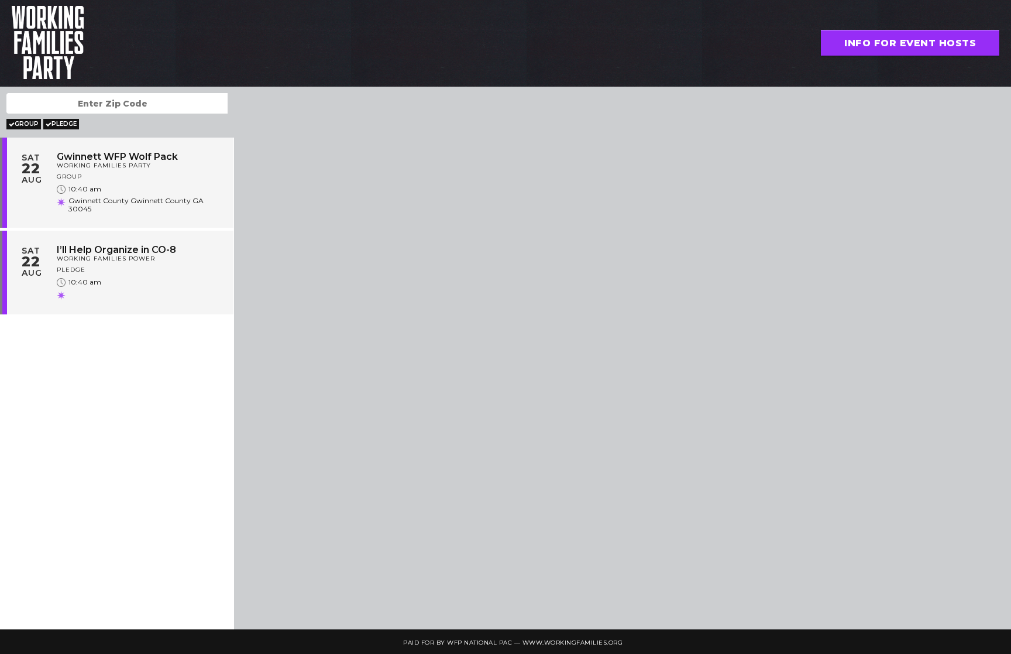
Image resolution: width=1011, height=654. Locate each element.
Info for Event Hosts (910, 43)
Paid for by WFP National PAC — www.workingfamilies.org (513, 642)
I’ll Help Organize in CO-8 (116, 249)
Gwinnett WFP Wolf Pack (117, 156)
